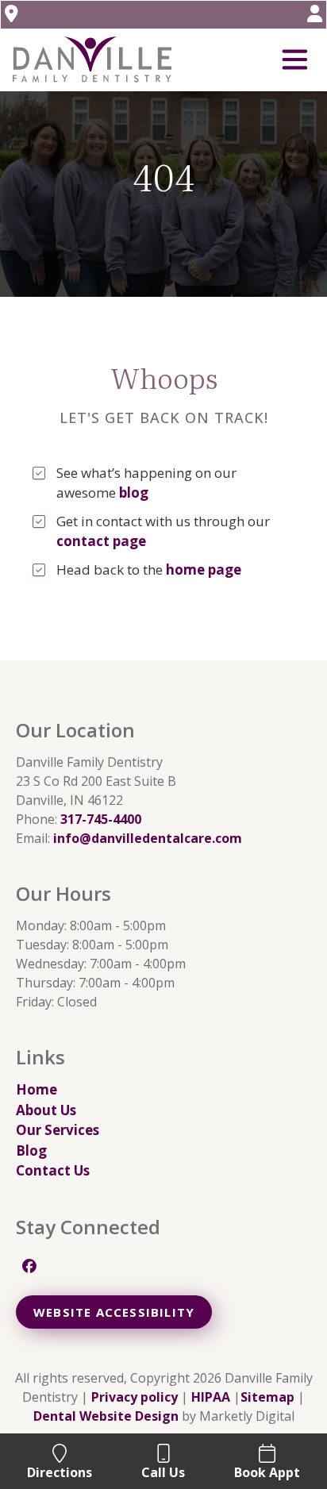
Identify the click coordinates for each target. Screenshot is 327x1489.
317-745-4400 (100, 819)
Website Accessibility (113, 1312)
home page (203, 569)
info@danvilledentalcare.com (147, 838)
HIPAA (210, 1397)
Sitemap (267, 1397)
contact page (101, 541)
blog (133, 492)
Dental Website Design (106, 1416)
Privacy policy (134, 1397)
